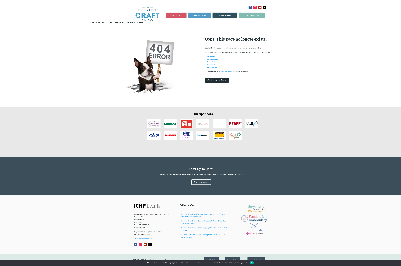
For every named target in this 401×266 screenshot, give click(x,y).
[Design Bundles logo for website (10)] (154, 128)
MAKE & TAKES (97, 22)
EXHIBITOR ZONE (134, 22)
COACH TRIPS (199, 15)
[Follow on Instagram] (255, 7)
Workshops (211, 56)
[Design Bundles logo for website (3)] (154, 140)
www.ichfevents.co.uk (143, 239)
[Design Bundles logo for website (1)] (186, 140)
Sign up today (201, 182)
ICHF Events (212, 67)
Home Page (227, 72)
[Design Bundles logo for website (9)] (170, 128)
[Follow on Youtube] (259, 7)
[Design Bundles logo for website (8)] (186, 128)
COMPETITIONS (251, 15)
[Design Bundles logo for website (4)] (251, 128)
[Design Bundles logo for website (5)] (235, 128)
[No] (398, 263)
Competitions (212, 59)
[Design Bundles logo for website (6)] (219, 128)
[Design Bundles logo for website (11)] (235, 140)
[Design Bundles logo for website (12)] (219, 140)
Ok (252, 263)
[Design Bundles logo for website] (202, 140)
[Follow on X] (264, 7)
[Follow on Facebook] (250, 7)
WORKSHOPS (224, 15)
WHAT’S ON (175, 16)
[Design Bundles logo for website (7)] (202, 128)
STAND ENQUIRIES (115, 22)
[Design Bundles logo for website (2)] (170, 140)
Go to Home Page (217, 80)
